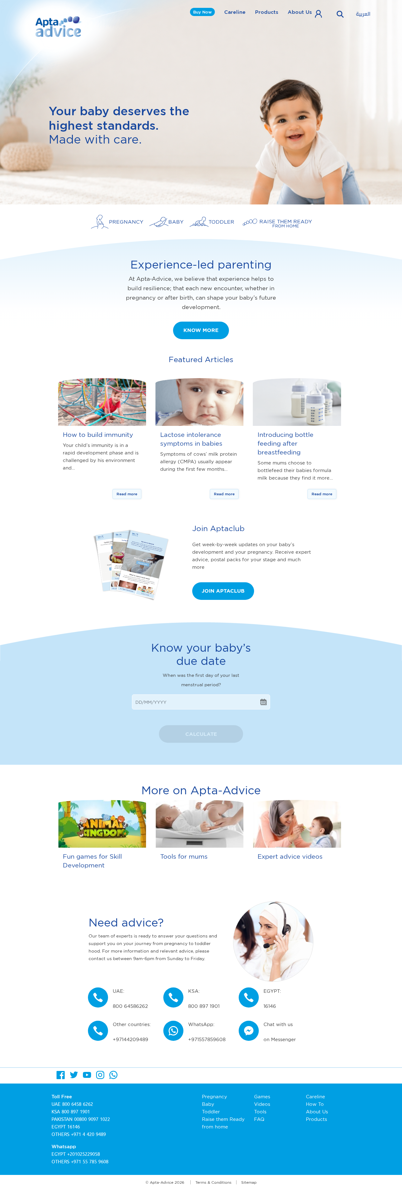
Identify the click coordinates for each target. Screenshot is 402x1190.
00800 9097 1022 (92, 1119)
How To (315, 1104)
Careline (235, 12)
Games (262, 1096)
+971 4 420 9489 (88, 1134)
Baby (208, 1104)
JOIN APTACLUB (223, 591)
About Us (300, 12)
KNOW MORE (201, 330)
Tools (260, 1111)
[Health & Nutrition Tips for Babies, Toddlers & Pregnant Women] (59, 26)
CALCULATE (201, 734)
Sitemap (249, 1182)
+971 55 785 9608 (89, 1161)
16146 (73, 1126)
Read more (127, 494)
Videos (262, 1104)
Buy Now (202, 12)
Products (266, 12)
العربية (363, 14)
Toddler (211, 1111)
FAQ (259, 1119)
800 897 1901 (76, 1111)
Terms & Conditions (213, 1182)
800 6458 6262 (77, 1104)
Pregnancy (214, 1096)
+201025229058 (83, 1154)
